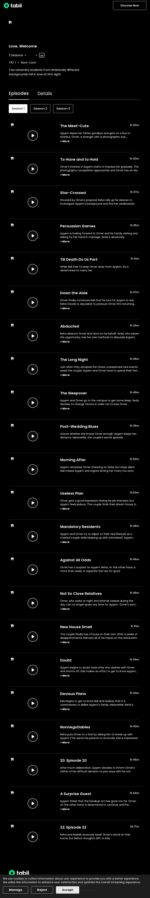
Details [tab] (45, 93)
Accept (67, 890)
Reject (42, 890)
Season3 (63, 108)
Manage (15, 890)
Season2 (40, 108)
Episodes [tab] (19, 93)
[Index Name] (32, 135)
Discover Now (130, 5)
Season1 (18, 108)
